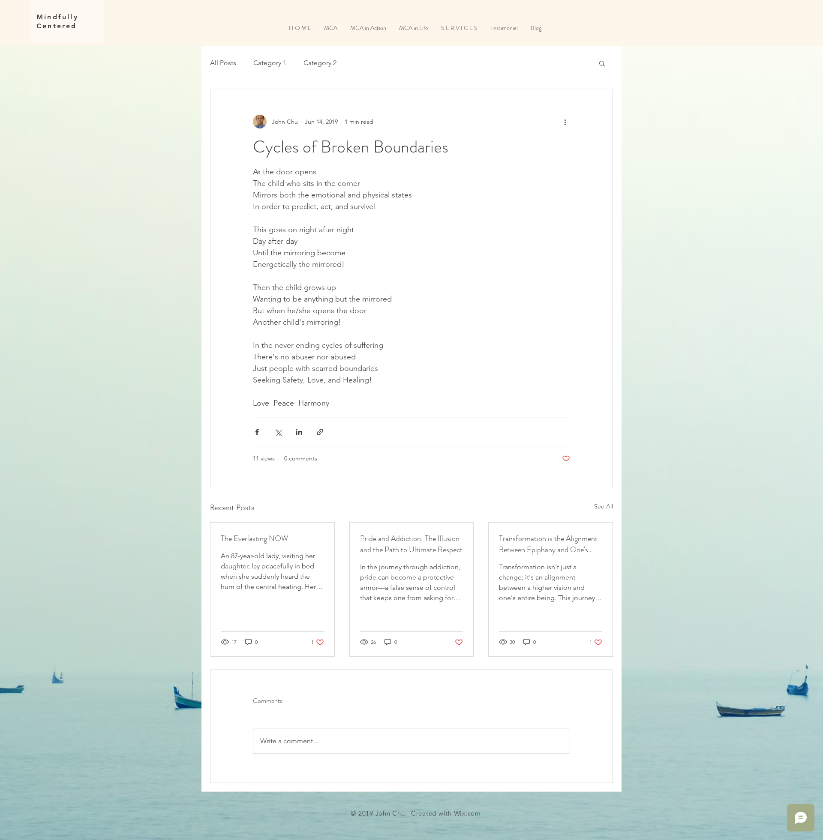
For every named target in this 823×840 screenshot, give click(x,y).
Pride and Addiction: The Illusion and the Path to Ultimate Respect (411, 544)
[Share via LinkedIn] (299, 432)
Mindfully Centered (57, 21)
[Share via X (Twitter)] (278, 432)
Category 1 (269, 63)
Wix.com (467, 813)
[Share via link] (320, 432)
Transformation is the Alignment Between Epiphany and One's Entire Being (548, 544)
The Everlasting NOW (254, 538)
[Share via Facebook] (257, 432)
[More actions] (565, 122)
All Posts (223, 63)
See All (603, 506)
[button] (602, 63)
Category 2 (319, 63)
